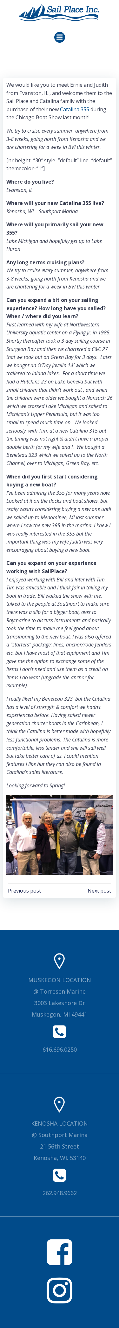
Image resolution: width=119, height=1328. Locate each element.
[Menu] (59, 37)
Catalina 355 (74, 109)
